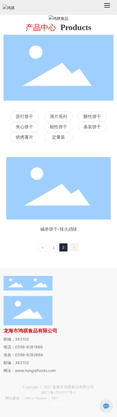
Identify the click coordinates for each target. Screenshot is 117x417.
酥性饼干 (92, 116)
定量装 (58, 137)
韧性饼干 (58, 127)
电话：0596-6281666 (23, 347)
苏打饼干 (24, 116)
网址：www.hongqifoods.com (30, 370)
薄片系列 (58, 116)
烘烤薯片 (24, 137)
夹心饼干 (24, 127)
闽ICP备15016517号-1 (58, 392)
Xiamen (41, 398)
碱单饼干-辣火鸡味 (58, 229)
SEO (54, 398)
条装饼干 (92, 127)
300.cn (30, 398)
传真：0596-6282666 (23, 354)
